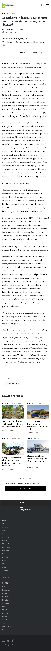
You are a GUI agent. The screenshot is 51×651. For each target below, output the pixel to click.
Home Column (13, 383)
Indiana (5, 527)
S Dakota (5, 567)
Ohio (14, 438)
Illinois (5, 403)
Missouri (5, 550)
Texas (29, 438)
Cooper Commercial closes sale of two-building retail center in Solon (11, 461)
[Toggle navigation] (47, 5)
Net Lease (6, 613)
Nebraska (5, 560)
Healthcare (6, 597)
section (5, 623)
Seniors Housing (8, 626)
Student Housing (8, 630)
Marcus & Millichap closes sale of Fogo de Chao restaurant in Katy (37, 460)
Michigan (5, 540)
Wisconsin (6, 577)
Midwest (6, 13)
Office (38, 403)
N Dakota (5, 554)
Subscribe (25, 488)
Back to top (25, 502)
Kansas (5, 534)
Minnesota (6, 547)
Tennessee (6, 570)
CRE (13, 13)
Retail (36, 438)
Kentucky (6, 537)
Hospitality (6, 600)
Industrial (5, 603)
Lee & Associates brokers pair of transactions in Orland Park (37, 425)
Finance (5, 593)
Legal (4, 606)
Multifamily (16, 403)
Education (6, 590)
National (5, 557)
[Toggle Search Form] (42, 5)
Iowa (4, 530)
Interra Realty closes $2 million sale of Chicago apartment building (12, 424)
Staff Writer (7, 29)
